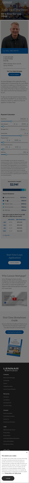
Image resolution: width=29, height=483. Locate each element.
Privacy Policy (8, 473)
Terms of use (18, 473)
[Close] (27, 452)
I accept (8, 478)
